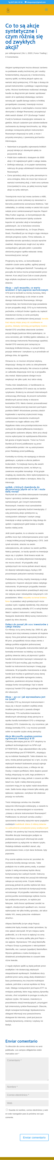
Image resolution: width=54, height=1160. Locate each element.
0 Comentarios (11, 57)
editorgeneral (14, 53)
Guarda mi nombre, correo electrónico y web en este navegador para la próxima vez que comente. (26, 1113)
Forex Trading (40, 53)
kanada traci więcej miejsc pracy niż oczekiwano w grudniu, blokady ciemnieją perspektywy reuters (26, 322)
